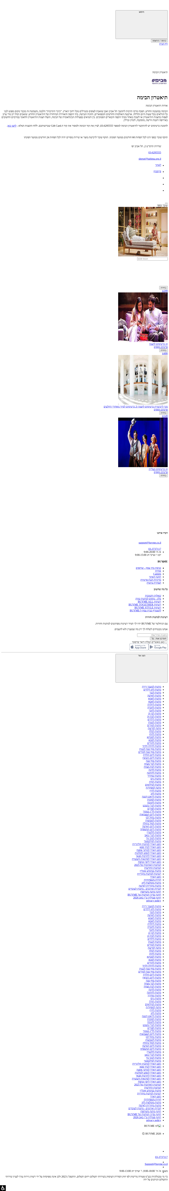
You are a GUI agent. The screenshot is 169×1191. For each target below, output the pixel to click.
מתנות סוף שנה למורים (149, 752)
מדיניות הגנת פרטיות (150, 579)
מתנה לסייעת (154, 728)
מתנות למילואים (153, 784)
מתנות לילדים (154, 719)
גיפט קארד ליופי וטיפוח (149, 862)
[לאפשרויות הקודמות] (84, 490)
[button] (163, 5)
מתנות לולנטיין (154, 832)
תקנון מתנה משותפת (150, 891)
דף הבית (163, 43)
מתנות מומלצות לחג (151, 882)
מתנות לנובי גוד (153, 838)
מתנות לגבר (155, 692)
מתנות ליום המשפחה (150, 829)
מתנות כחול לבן (153, 817)
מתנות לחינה (155, 769)
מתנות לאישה (154, 695)
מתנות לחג (156, 793)
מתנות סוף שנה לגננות (150, 749)
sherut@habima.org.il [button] (150, 158)
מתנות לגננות (154, 722)
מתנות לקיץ (155, 790)
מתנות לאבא (154, 701)
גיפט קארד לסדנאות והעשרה (146, 859)
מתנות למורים (154, 725)
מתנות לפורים (154, 808)
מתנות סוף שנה (153, 761)
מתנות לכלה (155, 731)
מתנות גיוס (156, 778)
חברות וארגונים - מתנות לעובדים (144, 888)
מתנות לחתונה (154, 772)
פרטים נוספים (161, 347)
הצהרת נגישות (154, 582)
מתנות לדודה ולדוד (151, 746)
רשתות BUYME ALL (149, 601)
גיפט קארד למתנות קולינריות (146, 844)
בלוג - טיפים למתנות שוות (148, 598)
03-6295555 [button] (154, 152)
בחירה (163, 287)
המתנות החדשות (152, 868)
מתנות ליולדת (154, 704)
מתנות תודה (155, 781)
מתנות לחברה (154, 707)
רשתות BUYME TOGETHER (145, 604)
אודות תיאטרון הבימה (157, 105)
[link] (81, 1140)
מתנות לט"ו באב (153, 835)
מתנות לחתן (155, 734)
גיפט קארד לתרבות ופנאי (148, 856)
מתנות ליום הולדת (152, 755)
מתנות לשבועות (153, 820)
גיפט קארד (155, 876)
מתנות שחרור (154, 775)
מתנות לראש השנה (151, 796)
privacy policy (153, 900)
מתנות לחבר (155, 710)
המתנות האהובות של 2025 (147, 865)
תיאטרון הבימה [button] (160, 72)
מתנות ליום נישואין (151, 758)
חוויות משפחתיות (152, 879)
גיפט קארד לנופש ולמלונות (148, 853)
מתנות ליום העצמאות (150, 814)
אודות (158, 570)
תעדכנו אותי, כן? (158, 638)
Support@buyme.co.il (156, 1164)
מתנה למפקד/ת (153, 787)
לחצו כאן (11, 125)
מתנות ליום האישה (151, 826)
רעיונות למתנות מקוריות (149, 873)
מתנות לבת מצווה (152, 766)
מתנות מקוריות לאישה (150, 885)
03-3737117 (161, 1157)
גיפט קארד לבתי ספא (150, 847)
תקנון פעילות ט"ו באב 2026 (147, 897)
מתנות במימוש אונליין (150, 871)
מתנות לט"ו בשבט (152, 805)
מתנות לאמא (154, 698)
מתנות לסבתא (154, 737)
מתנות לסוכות (154, 799)
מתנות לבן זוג (154, 713)
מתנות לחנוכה (154, 802)
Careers (157, 573)
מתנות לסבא (155, 740)
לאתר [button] (158, 165)
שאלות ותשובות (153, 595)
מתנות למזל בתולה (152, 823)
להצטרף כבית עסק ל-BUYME (145, 610)
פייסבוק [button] (157, 171)
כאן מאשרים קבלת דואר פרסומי (150, 642)
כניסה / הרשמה (159, 40)
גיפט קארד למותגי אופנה (148, 850)
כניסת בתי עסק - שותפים (148, 568)
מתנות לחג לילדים (152, 689)
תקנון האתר (155, 576)
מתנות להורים (154, 743)
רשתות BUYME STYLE (148, 607)
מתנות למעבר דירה (151, 686)
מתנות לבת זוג (154, 716)
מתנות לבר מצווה (152, 764)
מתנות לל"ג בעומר (152, 811)
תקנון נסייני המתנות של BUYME (144, 894)
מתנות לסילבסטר (152, 841)
